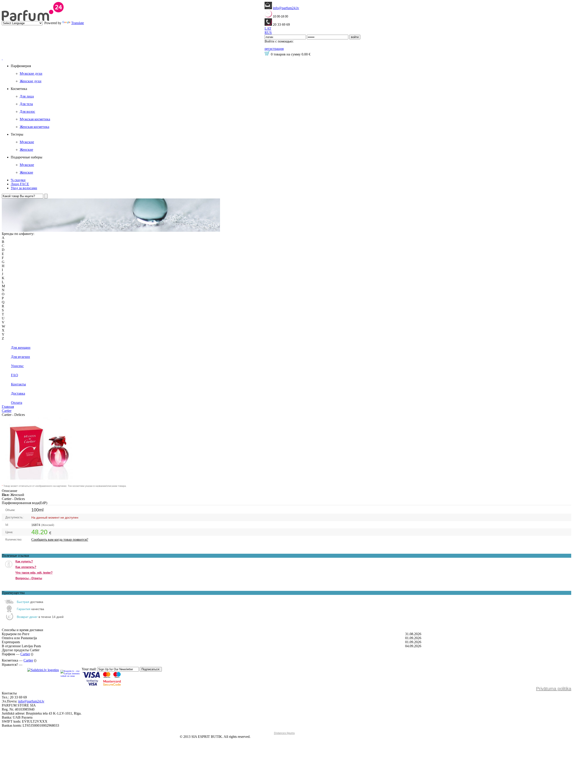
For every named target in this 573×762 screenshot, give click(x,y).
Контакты (18, 384)
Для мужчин (20, 357)
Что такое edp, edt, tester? (34, 572)
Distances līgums (284, 733)
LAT (268, 28)
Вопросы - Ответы (28, 578)
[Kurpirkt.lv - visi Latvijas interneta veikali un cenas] (70, 673)
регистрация (274, 49)
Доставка (18, 393)
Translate (77, 23)
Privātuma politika (553, 688)
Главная (8, 407)
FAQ (14, 375)
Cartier (6, 411)
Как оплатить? (25, 567)
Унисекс (17, 366)
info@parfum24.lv (286, 8)
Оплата (16, 402)
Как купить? (24, 561)
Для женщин (20, 347)
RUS (268, 32)
